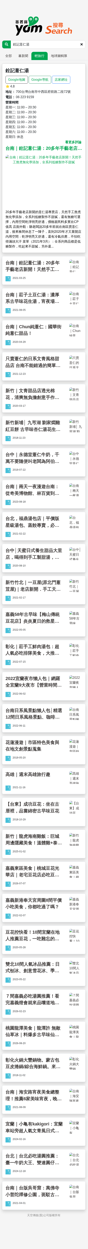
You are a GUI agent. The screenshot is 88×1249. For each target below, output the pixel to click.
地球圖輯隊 (59, 56)
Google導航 (39, 79)
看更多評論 (73, 142)
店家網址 (61, 79)
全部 (8, 56)
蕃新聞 (23, 56)
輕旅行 (39, 56)
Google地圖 (16, 79)
